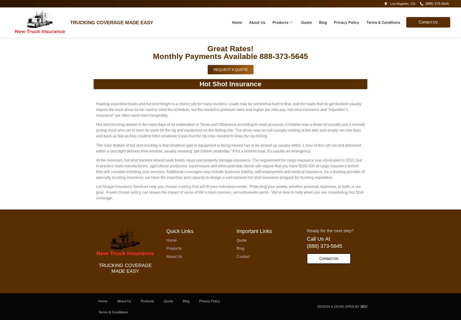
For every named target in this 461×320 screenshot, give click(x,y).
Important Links (254, 231)
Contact (243, 257)
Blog (323, 22)
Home (237, 22)
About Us (257, 22)
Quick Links (180, 231)
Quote (306, 22)
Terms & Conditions (383, 22)
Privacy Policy (346, 22)
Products (280, 22)
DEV (364, 306)
